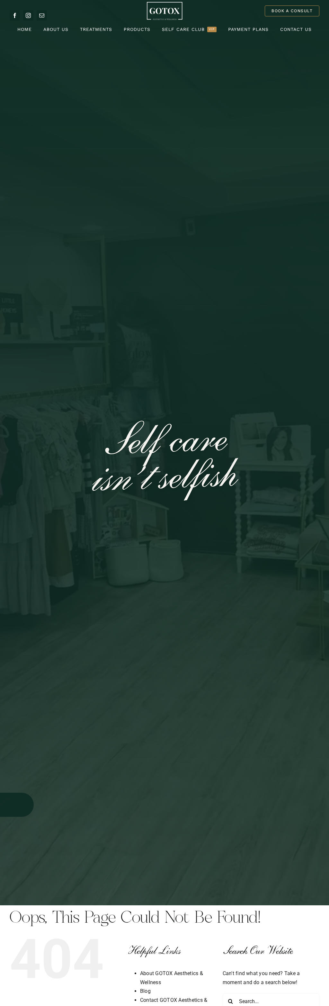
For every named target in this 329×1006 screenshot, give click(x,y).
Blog (145, 991)
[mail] (42, 15)
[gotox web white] (164, 4)
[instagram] (28, 15)
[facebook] (15, 15)
